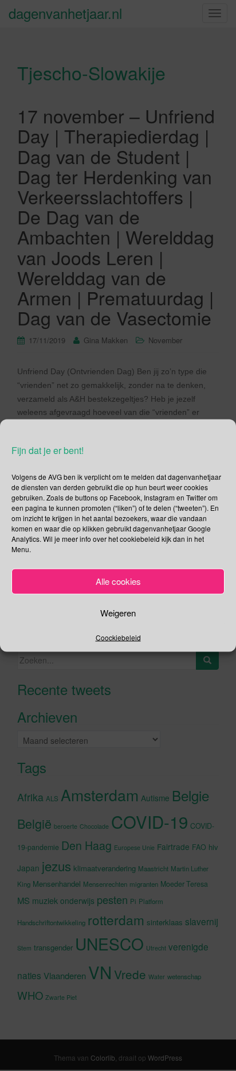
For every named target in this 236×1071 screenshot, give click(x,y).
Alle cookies (118, 581)
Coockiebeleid (118, 637)
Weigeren (118, 613)
